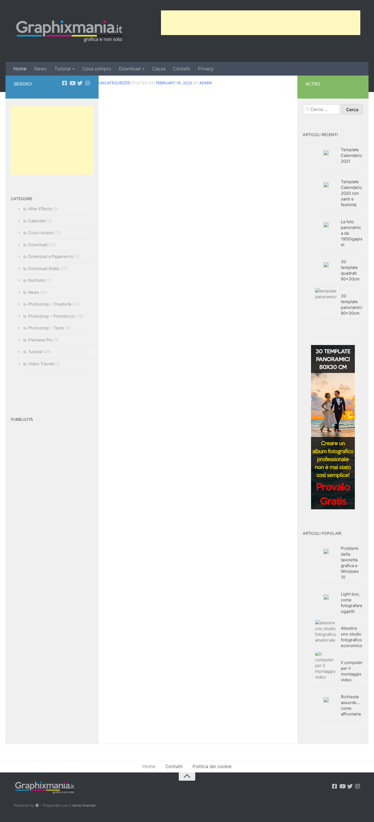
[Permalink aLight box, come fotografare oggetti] (326, 597)
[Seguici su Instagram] (87, 83)
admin (205, 83)
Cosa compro (96, 68)
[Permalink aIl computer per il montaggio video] (326, 665)
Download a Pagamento (50, 256)
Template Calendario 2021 (351, 155)
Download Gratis (43, 268)
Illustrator (37, 280)
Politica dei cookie (212, 766)
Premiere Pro (40, 340)
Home (20, 68)
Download (129, 68)
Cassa (158, 68)
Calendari (37, 220)
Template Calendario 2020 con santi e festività (351, 193)
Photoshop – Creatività (49, 304)
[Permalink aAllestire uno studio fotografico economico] (326, 631)
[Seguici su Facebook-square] (64, 83)
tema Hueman (84, 805)
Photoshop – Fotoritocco (51, 316)
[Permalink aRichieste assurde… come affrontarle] (326, 700)
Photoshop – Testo (46, 327)
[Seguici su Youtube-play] (72, 83)
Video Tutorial (41, 363)
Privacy (206, 68)
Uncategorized (115, 83)
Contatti (181, 68)
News (40, 68)
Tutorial (62, 68)
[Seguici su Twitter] (80, 83)
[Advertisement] (260, 22)
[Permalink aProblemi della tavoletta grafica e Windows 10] (326, 551)
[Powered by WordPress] (37, 805)
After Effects (40, 208)
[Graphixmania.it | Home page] (69, 31)
